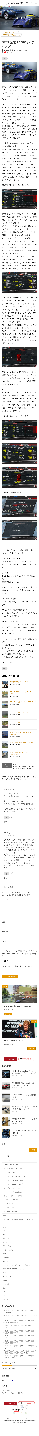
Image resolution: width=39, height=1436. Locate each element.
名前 (4, 921)
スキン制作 (6, 1284)
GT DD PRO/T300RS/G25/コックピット (14, 1269)
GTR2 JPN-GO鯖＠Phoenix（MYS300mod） (19, 1006)
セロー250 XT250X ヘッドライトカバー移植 (15, 1310)
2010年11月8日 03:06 (10, 789)
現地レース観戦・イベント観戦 (13, 1196)
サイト (4, 941)
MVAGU (6, 786)
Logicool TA (6, 1257)
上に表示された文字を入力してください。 (17, 966)
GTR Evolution (7, 1276)
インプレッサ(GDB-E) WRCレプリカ (14, 1184)
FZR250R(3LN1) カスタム (11, 1172)
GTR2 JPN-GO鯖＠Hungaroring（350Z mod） (23, 712)
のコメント (8, 52)
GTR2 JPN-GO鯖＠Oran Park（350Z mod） (22, 722)
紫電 (30, 768)
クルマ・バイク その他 (10, 1211)
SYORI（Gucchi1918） (9, 1322)
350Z (25, 768)
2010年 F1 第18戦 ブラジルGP (14, 1041)
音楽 (4, 1292)
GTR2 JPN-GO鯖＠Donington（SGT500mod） (23, 742)
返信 (5, 822)
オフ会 (5, 1288)
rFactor (5, 1280)
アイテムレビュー (9, 1207)
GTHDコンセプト (8, 1242)
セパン (16, 766)
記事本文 (7, 1014)
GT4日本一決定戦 (8, 1250)
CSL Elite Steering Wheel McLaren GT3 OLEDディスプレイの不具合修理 (24, 1072)
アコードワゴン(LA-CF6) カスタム (13, 1180)
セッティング (18, 768)
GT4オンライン (7, 1246)
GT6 (4, 1231)
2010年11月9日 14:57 (10, 835)
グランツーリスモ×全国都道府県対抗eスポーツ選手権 (18, 1219)
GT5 (4, 1234)
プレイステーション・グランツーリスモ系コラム (16, 1265)
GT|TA (4, 1254)
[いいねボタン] (4, 58)
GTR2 (14, 764)
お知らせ (5, 1299)
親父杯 (5, 1215)
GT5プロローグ (7, 1238)
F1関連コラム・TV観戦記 (11, 1200)
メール (5, 931)
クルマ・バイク (7, 1160)
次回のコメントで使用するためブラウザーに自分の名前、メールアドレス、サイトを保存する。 (19, 953)
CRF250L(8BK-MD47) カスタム (13, 1164)
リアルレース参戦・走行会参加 (13, 1192)
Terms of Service (19, 1422)
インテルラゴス (24, 766)
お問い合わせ (6, 1390)
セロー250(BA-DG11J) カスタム (13, 1168)
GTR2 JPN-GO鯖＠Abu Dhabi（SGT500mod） (23, 702)
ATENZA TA (6, 1261)
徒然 (4, 1296)
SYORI (6, 833)
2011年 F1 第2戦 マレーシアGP (19, 682)
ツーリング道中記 (9, 1204)
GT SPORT (6, 1227)
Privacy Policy (32, 1420)
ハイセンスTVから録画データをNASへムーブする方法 (18, 1320)
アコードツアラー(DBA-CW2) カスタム (15, 1176)
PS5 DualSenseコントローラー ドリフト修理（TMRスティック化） (24, 1108)
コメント (6, 899)
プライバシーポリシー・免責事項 (12, 1393)
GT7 (4, 1223)
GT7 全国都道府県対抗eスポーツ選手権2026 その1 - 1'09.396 (24, 1084)
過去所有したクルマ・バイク (12, 1188)
